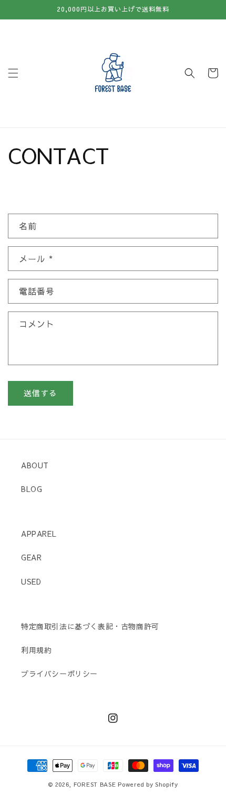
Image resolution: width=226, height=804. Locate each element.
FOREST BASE (95, 784)
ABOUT (35, 465)
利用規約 (36, 650)
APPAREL (38, 533)
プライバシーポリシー (59, 673)
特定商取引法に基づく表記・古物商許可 (90, 626)
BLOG (31, 489)
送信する (40, 392)
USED (31, 581)
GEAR (31, 557)
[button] (13, 73)
